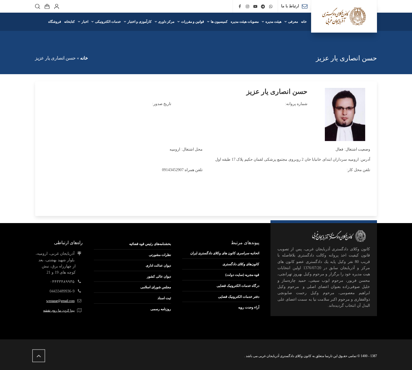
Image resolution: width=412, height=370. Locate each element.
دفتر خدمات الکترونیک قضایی (238, 297)
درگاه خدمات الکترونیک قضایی (238, 286)
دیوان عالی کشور (159, 276)
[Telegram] (263, 6)
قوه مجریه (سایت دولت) (242, 275)
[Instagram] (247, 6)
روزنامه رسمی (161, 309)
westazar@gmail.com (60, 301)
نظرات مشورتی (160, 255)
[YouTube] (255, 6)
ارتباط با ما (290, 6)
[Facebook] (240, 6)
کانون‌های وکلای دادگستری (241, 264)
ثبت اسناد (164, 298)
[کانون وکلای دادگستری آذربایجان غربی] (344, 16)
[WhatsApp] (271, 6)
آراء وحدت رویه (248, 307)
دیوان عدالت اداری (158, 265)
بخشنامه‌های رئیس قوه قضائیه (150, 244)
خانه (84, 58)
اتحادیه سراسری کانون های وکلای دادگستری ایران (224, 253)
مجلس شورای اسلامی (155, 287)
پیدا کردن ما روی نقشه (59, 310)
